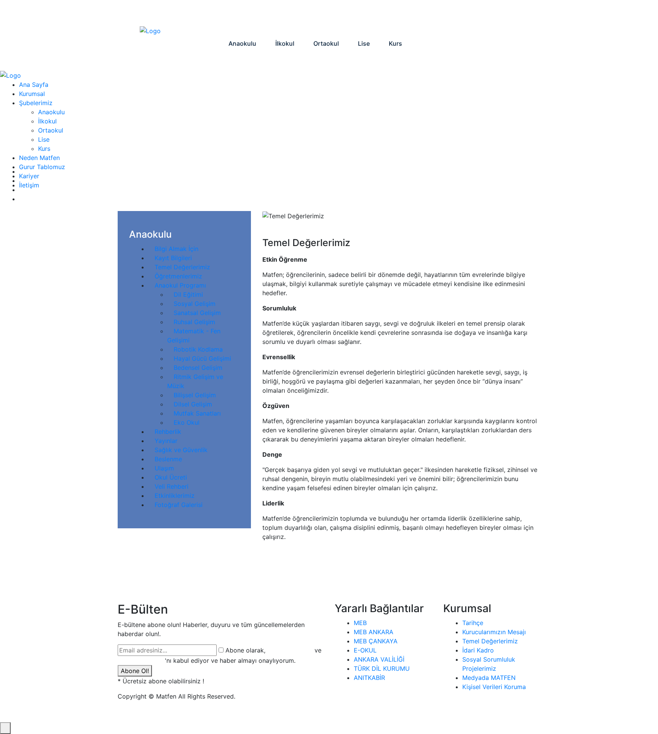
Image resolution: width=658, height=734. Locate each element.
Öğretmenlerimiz (178, 276)
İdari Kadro (478, 650)
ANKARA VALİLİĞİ (379, 659)
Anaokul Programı (180, 285)
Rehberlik (168, 431)
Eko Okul (187, 422)
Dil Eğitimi (188, 294)
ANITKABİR (369, 677)
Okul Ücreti (171, 477)
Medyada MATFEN (489, 677)
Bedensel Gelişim (198, 367)
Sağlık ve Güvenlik (181, 450)
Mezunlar (425, 13)
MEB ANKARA (373, 632)
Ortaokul (50, 130)
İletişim (494, 13)
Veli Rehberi (171, 486)
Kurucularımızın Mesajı (494, 632)
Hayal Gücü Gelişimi (202, 358)
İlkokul (47, 121)
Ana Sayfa (241, 13)
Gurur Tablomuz (379, 13)
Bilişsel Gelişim (195, 395)
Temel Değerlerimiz (182, 267)
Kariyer (461, 13)
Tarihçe (472, 623)
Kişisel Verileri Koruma (494, 687)
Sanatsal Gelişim (197, 313)
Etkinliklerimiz (175, 495)
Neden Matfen (326, 13)
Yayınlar (166, 441)
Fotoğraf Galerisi (179, 505)
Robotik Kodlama (198, 349)
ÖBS (523, 13)
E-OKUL (365, 650)
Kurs (44, 148)
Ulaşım (164, 468)
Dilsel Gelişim (193, 404)
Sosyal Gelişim (195, 303)
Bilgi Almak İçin (176, 249)
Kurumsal (281, 13)
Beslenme (168, 459)
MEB (360, 623)
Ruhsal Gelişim (194, 322)
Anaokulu (51, 112)
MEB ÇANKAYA (376, 641)
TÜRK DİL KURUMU (382, 668)
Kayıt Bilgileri (173, 258)
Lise (44, 139)
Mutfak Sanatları (197, 413)
